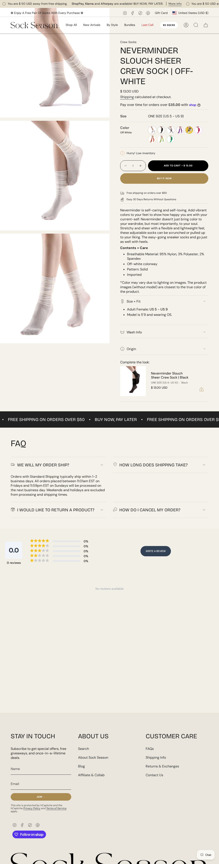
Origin (131, 349)
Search (83, 748)
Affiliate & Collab (91, 775)
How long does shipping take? (153, 464)
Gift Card (161, 13)
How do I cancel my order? (149, 509)
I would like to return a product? (55, 509)
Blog (81, 766)
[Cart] (206, 25)
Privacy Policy (31, 808)
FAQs (150, 748)
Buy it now (164, 178)
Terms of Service (56, 808)
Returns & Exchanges (162, 766)
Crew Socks (128, 42)
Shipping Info (156, 757)
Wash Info (134, 332)
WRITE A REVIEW (156, 551)
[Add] (201, 389)
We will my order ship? (43, 464)
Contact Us (154, 775)
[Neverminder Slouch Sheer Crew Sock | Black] (133, 381)
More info (160, 4)
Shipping (127, 97)
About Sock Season (93, 757)
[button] (92, 25)
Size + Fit (134, 301)
